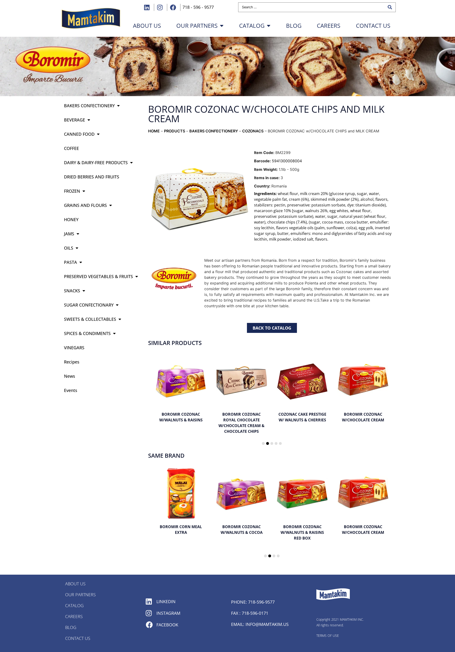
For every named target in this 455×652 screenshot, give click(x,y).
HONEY (71, 219)
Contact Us (373, 25)
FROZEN (72, 191)
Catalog (251, 25)
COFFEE (71, 148)
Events (70, 390)
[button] (263, 443)
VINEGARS (74, 347)
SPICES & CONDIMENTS (87, 333)
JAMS (69, 234)
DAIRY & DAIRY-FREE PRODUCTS (96, 162)
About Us (75, 584)
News (69, 376)
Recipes (71, 362)
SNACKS (72, 290)
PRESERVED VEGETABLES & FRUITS (98, 276)
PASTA (70, 262)
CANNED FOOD (79, 134)
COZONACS (253, 131)
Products (174, 131)
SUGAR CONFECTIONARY (89, 305)
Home (154, 131)
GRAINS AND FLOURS (85, 205)
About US (147, 25)
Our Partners (197, 25)
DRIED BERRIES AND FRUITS (91, 177)
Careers (328, 25)
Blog (293, 25)
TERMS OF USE (327, 635)
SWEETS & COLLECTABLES (90, 319)
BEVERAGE (74, 120)
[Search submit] (390, 7)
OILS (68, 248)
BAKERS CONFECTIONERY (89, 105)
